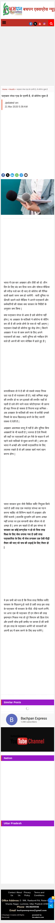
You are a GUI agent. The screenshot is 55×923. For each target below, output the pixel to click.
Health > (13, 89)
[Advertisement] (27, 58)
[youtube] (40, 23)
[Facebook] (3, 174)
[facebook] (31, 23)
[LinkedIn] (12, 174)
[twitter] (35, 23)
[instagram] (44, 23)
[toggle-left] (9, 23)
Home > (5, 89)
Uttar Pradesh (13, 823)
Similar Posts (12, 702)
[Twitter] (8, 174)
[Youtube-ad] (27, 739)
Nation (8, 758)
